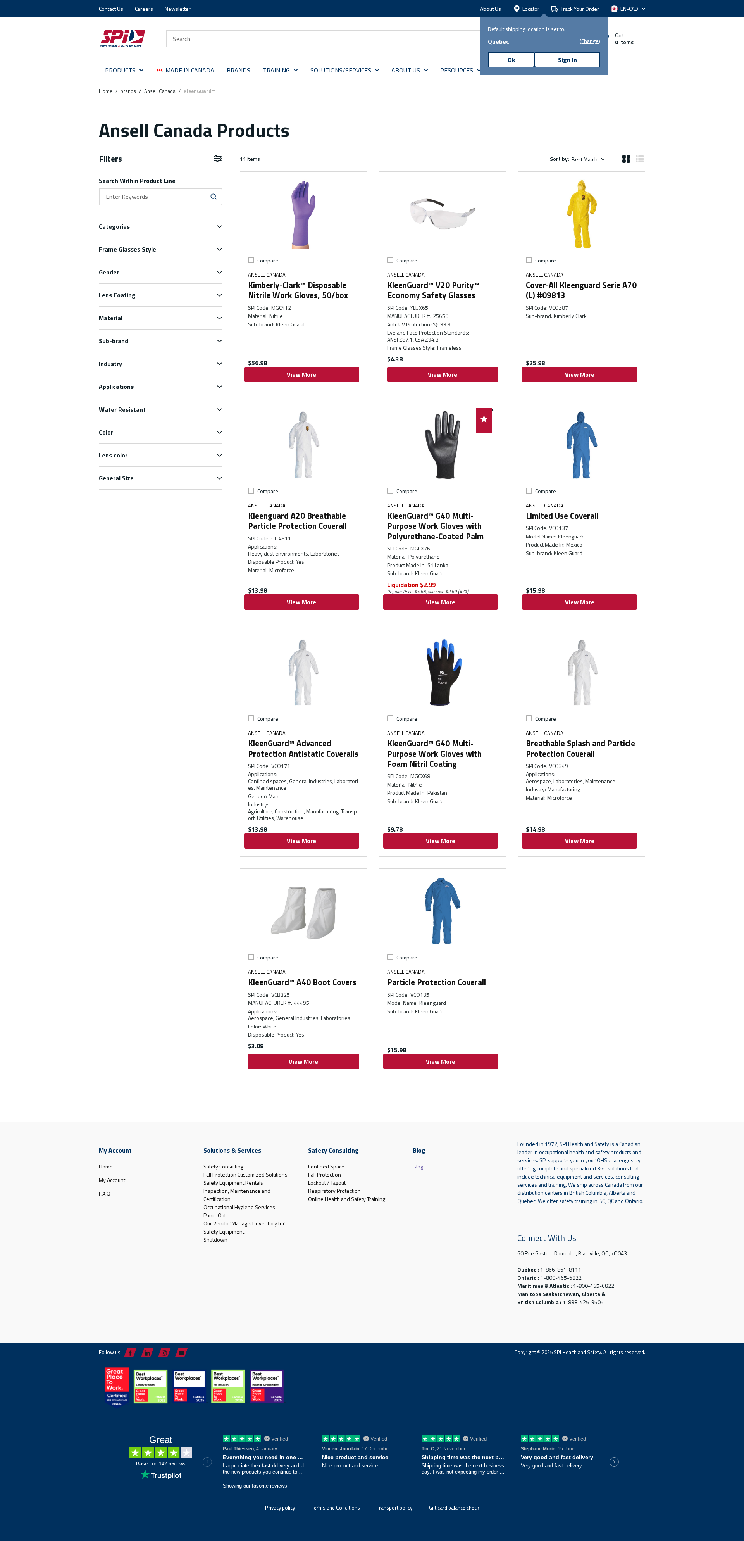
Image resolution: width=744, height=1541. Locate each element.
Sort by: (559, 158)
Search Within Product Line (137, 180)
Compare (267, 260)
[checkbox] (251, 260)
